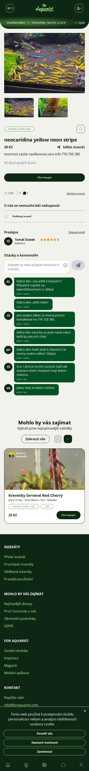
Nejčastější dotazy (18, 603)
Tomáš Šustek (25, 240)
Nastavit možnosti (44, 742)
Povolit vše (44, 733)
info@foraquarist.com (21, 705)
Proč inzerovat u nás (20, 611)
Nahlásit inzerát (76, 193)
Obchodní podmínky (20, 618)
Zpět (82, 23)
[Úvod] (44, 8)
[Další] (68, 439)
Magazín (10, 665)
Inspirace (11, 658)
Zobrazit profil (77, 232)
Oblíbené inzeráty (18, 571)
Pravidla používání (18, 579)
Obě (47, 506)
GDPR (8, 626)
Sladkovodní (16, 22)
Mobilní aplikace (16, 673)
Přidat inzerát (14, 557)
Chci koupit (44, 177)
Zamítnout (44, 752)
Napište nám (14, 697)
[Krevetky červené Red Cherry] (44, 469)
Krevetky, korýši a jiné (49, 22)
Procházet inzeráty (19, 564)
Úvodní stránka (16, 650)
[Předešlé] (58, 439)
